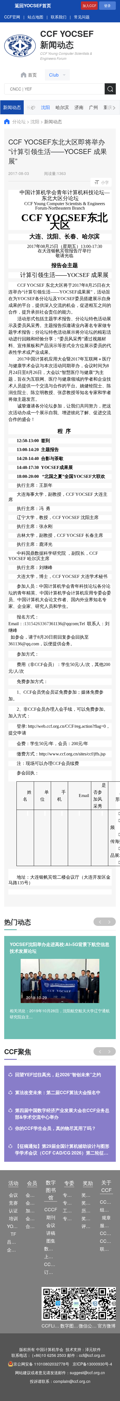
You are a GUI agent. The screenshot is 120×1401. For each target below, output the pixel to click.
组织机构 (106, 1209)
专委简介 (69, 1195)
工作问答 (69, 1210)
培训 (13, 1218)
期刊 (50, 1217)
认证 (13, 1210)
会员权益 (32, 1202)
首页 (32, 75)
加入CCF (89, 5)
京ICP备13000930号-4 (92, 1364)
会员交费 (32, 1218)
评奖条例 (88, 1226)
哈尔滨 (62, 107)
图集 (50, 1241)
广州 (93, 107)
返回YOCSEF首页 (33, 5)
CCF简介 (106, 1202)
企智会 (13, 1249)
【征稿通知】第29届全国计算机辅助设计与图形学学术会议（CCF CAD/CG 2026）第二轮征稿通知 (62, 1149)
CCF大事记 (106, 1233)
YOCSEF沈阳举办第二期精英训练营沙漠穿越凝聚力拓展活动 (59, 947)
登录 (107, 5)
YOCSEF (13, 1226)
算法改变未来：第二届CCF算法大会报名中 (57, 1092)
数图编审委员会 (50, 1248)
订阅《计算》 (50, 1272)
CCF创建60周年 (106, 1241)
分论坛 (19, 121)
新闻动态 (12, 107)
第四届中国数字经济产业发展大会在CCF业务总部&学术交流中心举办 (62, 1113)
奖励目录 (88, 1202)
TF (13, 1234)
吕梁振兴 (13, 1242)
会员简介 (32, 1195)
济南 (79, 107)
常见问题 (82, 17)
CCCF (50, 1209)
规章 (106, 1217)
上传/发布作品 (50, 1256)
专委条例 (69, 1202)
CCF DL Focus (50, 1264)
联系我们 (58, 17)
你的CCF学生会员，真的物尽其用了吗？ (55, 1128)
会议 (13, 1195)
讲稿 (50, 1233)
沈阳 (45, 107)
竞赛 (13, 1202)
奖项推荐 (88, 1218)
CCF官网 (12, 17)
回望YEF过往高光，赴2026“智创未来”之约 (58, 1074)
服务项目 (106, 1225)
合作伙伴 (32, 1226)
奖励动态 (88, 1195)
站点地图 (35, 17)
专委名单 (69, 1218)
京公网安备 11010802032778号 (41, 1364)
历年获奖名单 (88, 1210)
